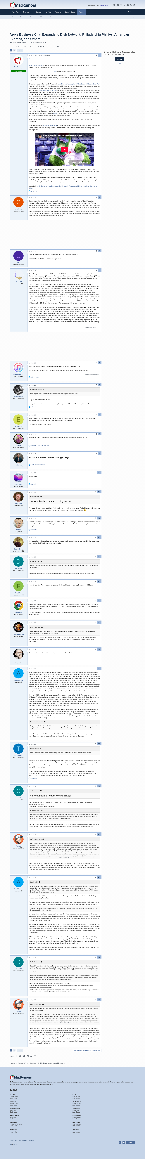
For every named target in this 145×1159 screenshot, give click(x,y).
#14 (99, 556)
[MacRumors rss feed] (131, 5)
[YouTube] (128, 5)
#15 (99, 581)
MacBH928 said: (35, 627)
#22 (99, 834)
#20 (99, 743)
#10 (99, 472)
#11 (99, 492)
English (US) (131, 1142)
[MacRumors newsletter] (134, 5)
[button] (26, 11)
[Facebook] (118, 5)
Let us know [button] (104, 5)
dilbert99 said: (34, 748)
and (40, 445)
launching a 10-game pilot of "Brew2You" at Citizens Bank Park (79, 84)
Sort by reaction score (39, 42)
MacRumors (15, 42)
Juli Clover (13, 1101)
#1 (99, 55)
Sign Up (119, 59)
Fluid (11, 1144)
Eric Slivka (75, 1094)
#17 (99, 622)
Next (19, 50)
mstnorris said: (34, 496)
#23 (99, 877)
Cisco (55, 113)
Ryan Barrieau (76, 1122)
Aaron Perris (75, 1129)
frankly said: (34, 882)
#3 (99, 251)
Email (11, 1098)
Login (119, 63)
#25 (99, 999)
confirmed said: (35, 561)
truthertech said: (35, 810)
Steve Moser (13, 1129)
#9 (99, 453)
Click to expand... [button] (64, 857)
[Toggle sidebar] (134, 16)
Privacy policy (14, 1140)
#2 (99, 197)
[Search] (131, 17)
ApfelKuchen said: (36, 839)
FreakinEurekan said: (36, 722)
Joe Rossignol (76, 1101)
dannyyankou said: (36, 389)
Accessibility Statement (26, 1140)
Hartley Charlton (14, 1115)
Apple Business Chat (36, 65)
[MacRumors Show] (114, 5)
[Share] (96, 55)
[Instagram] (121, 5)
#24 (99, 957)
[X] (124, 5)
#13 (99, 537)
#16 (99, 600)
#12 (99, 518)
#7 (99, 414)
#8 (99, 434)
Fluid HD (15, 1144)
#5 (99, 362)
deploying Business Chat (48, 90)
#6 (99, 385)
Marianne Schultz (77, 1115)
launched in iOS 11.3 (50, 125)
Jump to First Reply (43, 55)
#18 (99, 649)
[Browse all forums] (129, 17)
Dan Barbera (13, 1122)
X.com (15, 1098)
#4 (99, 270)
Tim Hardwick (76, 1108)
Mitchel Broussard (15, 1108)
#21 (99, 786)
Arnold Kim (13, 1094)
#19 (99, 668)
